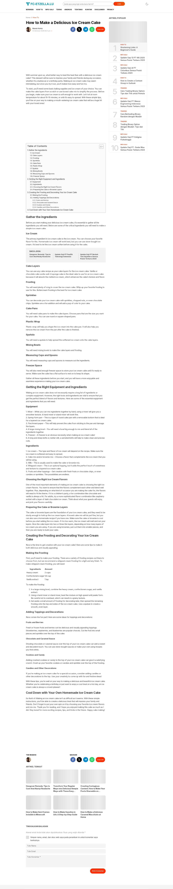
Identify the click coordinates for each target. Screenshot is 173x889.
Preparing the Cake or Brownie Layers (47, 189)
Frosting (36, 158)
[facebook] (72, 29)
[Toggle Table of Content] (100, 146)
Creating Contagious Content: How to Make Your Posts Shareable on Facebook (93, 790)
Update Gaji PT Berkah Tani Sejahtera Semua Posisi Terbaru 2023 (89, 256)
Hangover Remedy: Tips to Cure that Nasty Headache (40, 255)
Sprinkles (36, 161)
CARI (119, 4)
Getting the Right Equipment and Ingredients (47, 179)
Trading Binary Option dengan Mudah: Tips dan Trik (131, 126)
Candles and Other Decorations (48, 207)
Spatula (35, 168)
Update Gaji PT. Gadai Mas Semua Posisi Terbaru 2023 (132, 148)
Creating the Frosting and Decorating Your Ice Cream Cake (53, 192)
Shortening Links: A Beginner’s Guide (129, 48)
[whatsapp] (91, 29)
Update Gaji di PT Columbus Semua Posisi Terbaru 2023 (131, 70)
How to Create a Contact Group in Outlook (131, 82)
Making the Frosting (40, 195)
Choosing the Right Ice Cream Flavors (47, 187)
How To (36, 18)
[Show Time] (51, 31)
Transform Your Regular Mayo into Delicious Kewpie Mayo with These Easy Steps (65, 790)
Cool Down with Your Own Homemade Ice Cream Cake (51, 210)
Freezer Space (38, 176)
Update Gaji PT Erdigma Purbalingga (130, 138)
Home (28, 18)
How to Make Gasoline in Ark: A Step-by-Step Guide (65, 813)
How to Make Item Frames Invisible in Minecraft (38, 813)
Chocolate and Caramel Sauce (47, 202)
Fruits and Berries (42, 200)
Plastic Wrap (37, 166)
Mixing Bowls (38, 171)
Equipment (37, 182)
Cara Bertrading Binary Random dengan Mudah (131, 115)
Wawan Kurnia (37, 28)
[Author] (28, 29)
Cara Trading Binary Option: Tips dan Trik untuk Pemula (132, 92)
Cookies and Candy (43, 205)
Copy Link (100, 29)
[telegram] (85, 29)
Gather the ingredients (38, 150)
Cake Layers (37, 155)
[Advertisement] (66, 54)
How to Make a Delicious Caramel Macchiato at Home (92, 814)
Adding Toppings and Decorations (46, 198)
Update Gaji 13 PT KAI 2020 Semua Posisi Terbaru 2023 (132, 59)
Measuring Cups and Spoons (43, 174)
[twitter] (79, 29)
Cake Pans (37, 163)
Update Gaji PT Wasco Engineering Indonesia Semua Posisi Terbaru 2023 (132, 103)
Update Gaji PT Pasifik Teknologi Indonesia (64, 255)
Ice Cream (36, 153)
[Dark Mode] (147, 4)
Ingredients (37, 184)
